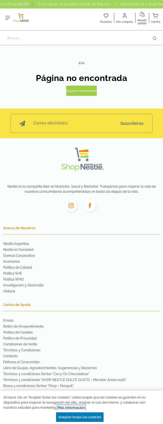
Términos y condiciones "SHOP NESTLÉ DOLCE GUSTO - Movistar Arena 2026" (64, 380)
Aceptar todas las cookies (79, 417)
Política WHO (13, 279)
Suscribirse (131, 123)
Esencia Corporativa (19, 256)
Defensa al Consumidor (21, 362)
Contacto (10, 356)
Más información (71, 408)
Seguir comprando (81, 91)
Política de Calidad (17, 267)
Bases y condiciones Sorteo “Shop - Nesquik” (38, 386)
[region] (81, 407)
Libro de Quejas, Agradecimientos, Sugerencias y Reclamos (50, 368)
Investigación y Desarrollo (23, 285)
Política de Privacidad (20, 338)
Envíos (8, 320)
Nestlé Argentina (16, 244)
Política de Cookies (18, 332)
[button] (8, 17)
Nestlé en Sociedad (18, 250)
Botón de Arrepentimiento (23, 326)
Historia (9, 291)
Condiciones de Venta (20, 344)
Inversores (11, 261)
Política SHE (12, 273)
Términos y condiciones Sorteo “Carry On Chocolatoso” (46, 374)
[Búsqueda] (154, 38)
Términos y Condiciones (22, 350)
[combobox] (81, 38)
